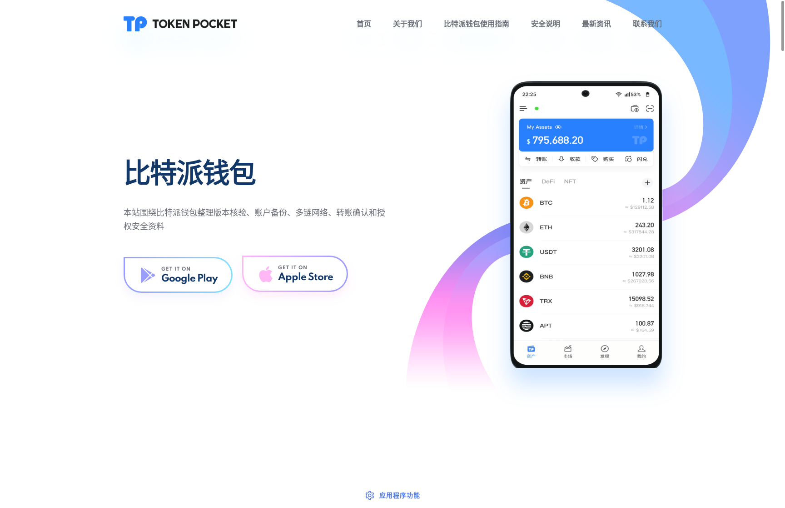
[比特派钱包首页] (180, 23)
